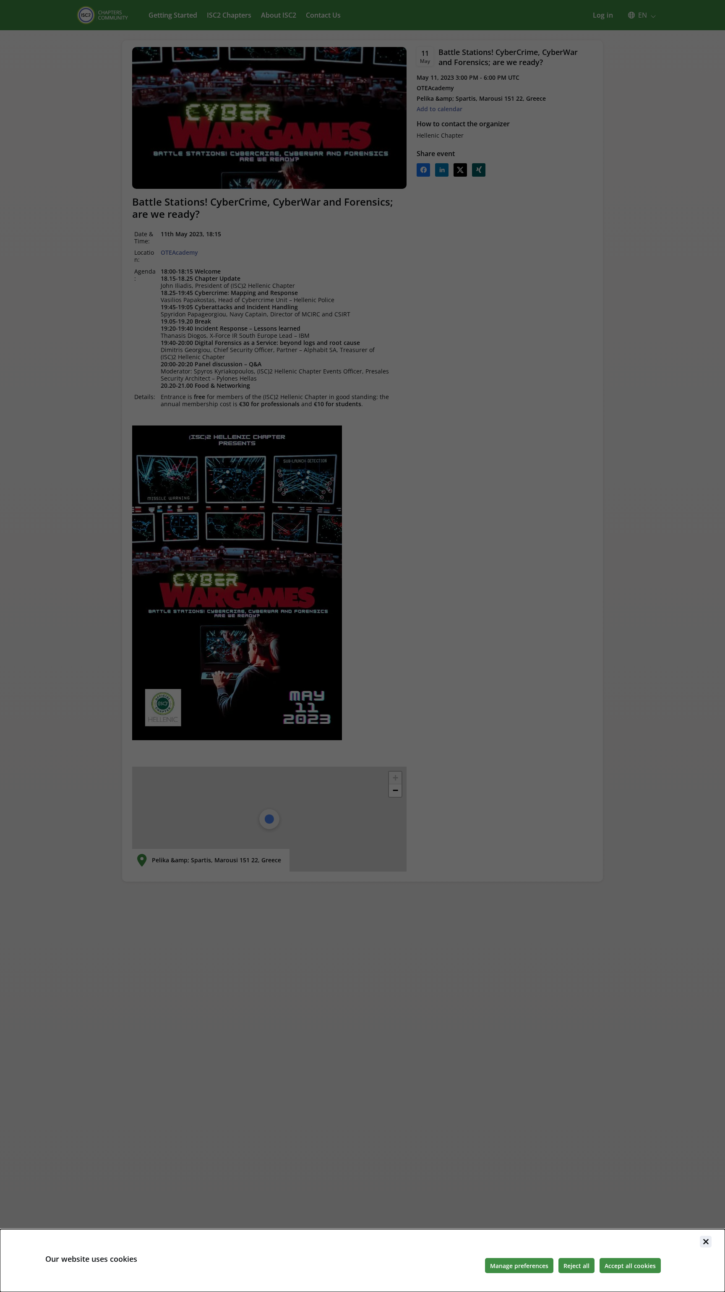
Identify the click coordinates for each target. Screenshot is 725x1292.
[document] (362, 1260)
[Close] (706, 1242)
